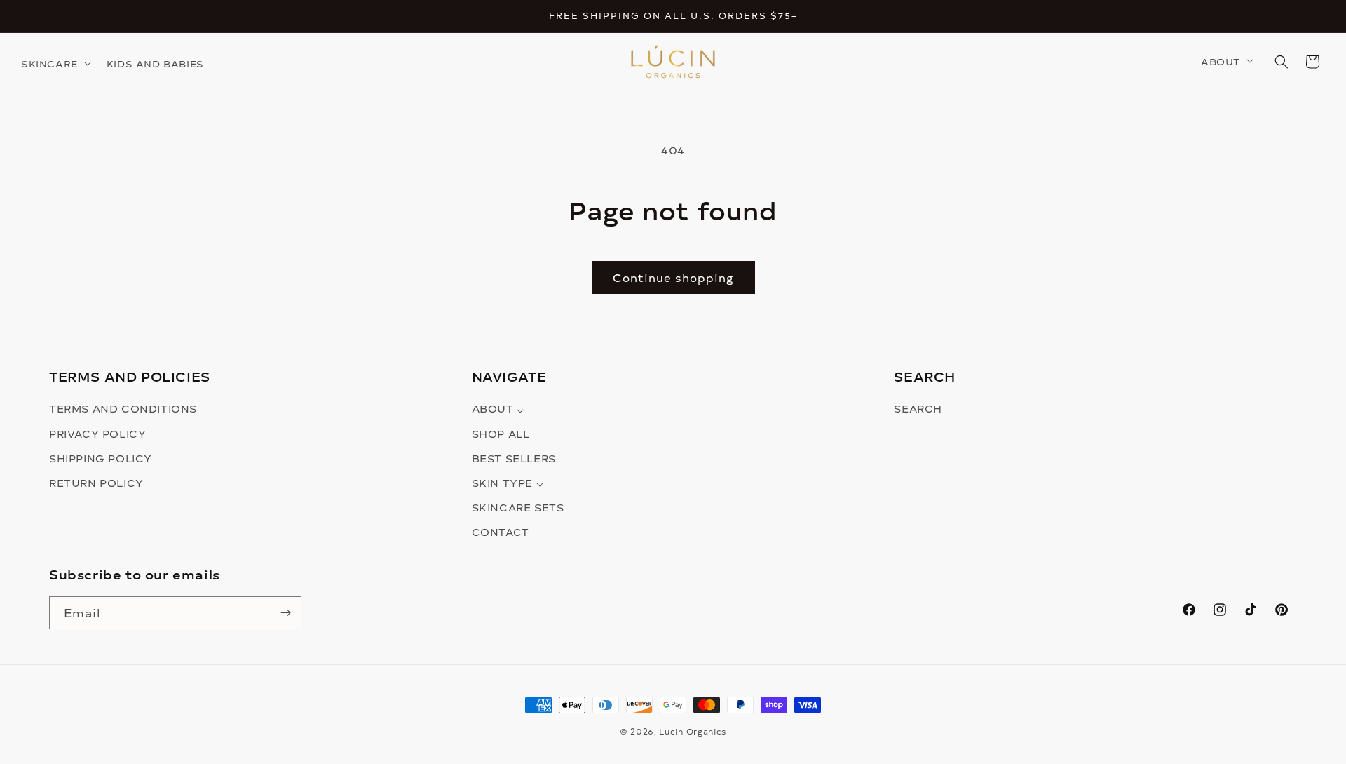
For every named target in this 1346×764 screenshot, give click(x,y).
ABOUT (494, 409)
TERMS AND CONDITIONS (123, 409)
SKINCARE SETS (518, 508)
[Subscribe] (285, 612)
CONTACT (500, 533)
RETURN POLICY (96, 483)
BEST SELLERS (514, 458)
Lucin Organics (692, 731)
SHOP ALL (501, 434)
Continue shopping (673, 277)
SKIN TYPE (504, 483)
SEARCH (918, 409)
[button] (59, 64)
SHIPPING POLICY (100, 458)
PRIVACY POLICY (97, 434)
